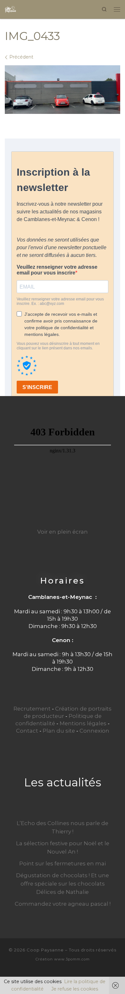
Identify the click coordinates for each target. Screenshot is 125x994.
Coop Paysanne (45, 949)
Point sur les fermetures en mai (62, 863)
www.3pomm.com (72, 959)
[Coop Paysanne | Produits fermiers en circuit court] (10, 8)
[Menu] (117, 9)
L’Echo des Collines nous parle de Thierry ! (62, 827)
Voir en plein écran (62, 532)
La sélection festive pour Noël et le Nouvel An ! (62, 847)
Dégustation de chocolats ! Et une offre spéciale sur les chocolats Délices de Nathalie (62, 883)
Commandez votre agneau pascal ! (63, 904)
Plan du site (59, 731)
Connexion (94, 731)
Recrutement (32, 708)
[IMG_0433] (62, 89)
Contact (27, 731)
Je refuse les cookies (74, 989)
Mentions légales (83, 723)
